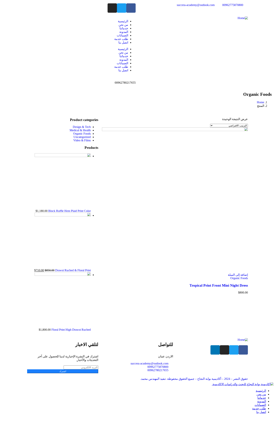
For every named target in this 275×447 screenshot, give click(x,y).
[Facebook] (131, 8)
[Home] (243, 18)
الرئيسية (123, 21)
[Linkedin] (215, 350)
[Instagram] (112, 8)
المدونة (123, 31)
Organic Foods (239, 278)
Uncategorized (82, 137)
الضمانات (122, 35)
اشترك (62, 371)
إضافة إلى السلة (238, 274)
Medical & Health (80, 130)
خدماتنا (124, 28)
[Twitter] (121, 8)
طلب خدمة (121, 39)
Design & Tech (82, 126)
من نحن (123, 24)
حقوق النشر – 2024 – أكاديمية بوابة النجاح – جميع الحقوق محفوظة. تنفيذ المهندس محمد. (194, 378)
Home (260, 102)
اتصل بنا (123, 42)
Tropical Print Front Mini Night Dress (219, 285)
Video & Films (82, 140)
